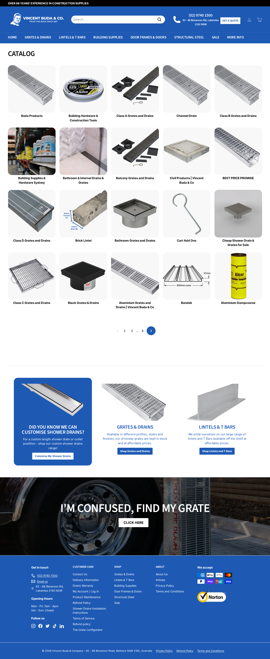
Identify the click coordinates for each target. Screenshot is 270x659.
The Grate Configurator (88, 629)
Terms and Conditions (170, 591)
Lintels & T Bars (72, 37)
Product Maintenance (86, 597)
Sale (215, 37)
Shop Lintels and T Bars (217, 451)
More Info (235, 37)
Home (12, 37)
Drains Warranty (83, 585)
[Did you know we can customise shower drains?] (53, 402)
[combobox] (118, 20)
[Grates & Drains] (135, 402)
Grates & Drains (38, 37)
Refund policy (82, 624)
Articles (160, 580)
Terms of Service (83, 618)
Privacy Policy (165, 585)
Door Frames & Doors (148, 37)
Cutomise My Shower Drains (53, 456)
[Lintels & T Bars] (217, 402)
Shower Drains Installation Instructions (89, 610)
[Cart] (259, 19)
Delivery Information (86, 580)
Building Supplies (108, 37)
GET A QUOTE (230, 20)
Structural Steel (189, 37)
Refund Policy (82, 602)
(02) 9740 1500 (200, 15)
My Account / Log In (86, 591)
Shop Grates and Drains (135, 451)
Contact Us (80, 574)
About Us (162, 574)
